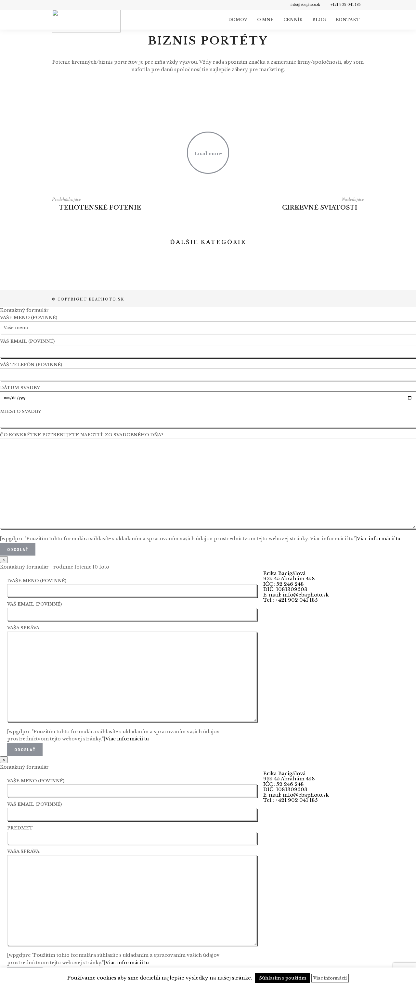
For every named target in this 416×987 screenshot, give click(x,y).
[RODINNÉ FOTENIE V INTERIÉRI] (101, 277)
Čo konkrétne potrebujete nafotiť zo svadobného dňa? (81, 435)
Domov (237, 19)
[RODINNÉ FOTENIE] (208, 277)
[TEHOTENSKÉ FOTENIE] (315, 277)
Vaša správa (23, 628)
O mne (265, 19)
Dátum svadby (20, 388)
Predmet (20, 828)
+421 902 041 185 (345, 5)
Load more (208, 154)
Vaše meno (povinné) (28, 317)
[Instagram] (63, 5)
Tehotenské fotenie (100, 207)
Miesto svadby (20, 411)
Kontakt (348, 19)
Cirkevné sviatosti (319, 207)
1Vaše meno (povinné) (36, 580)
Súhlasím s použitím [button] (282, 978)
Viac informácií (330, 978)
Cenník (293, 19)
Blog (319, 19)
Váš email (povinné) (27, 341)
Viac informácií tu (378, 539)
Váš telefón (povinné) (31, 364)
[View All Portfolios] (206, 206)
